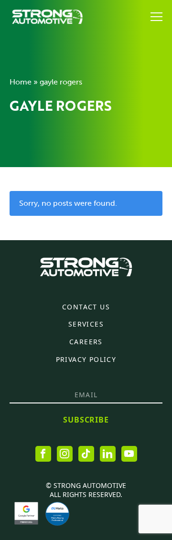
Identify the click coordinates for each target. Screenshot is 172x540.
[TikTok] (86, 454)
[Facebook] (43, 454)
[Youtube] (129, 454)
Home (21, 81)
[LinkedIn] (108, 454)
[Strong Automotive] (47, 16)
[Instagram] (65, 454)
